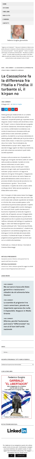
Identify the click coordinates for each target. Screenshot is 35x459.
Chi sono (6, 8)
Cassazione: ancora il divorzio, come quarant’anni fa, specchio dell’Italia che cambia (15, 259)
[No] (33, 451)
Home (4, 4)
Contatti (6, 23)
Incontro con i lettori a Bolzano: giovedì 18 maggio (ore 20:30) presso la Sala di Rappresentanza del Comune (17, 266)
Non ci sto (6, 15)
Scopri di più (21, 455)
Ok (11, 455)
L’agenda (6, 19)
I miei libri (6, 11)
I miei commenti (6, 102)
